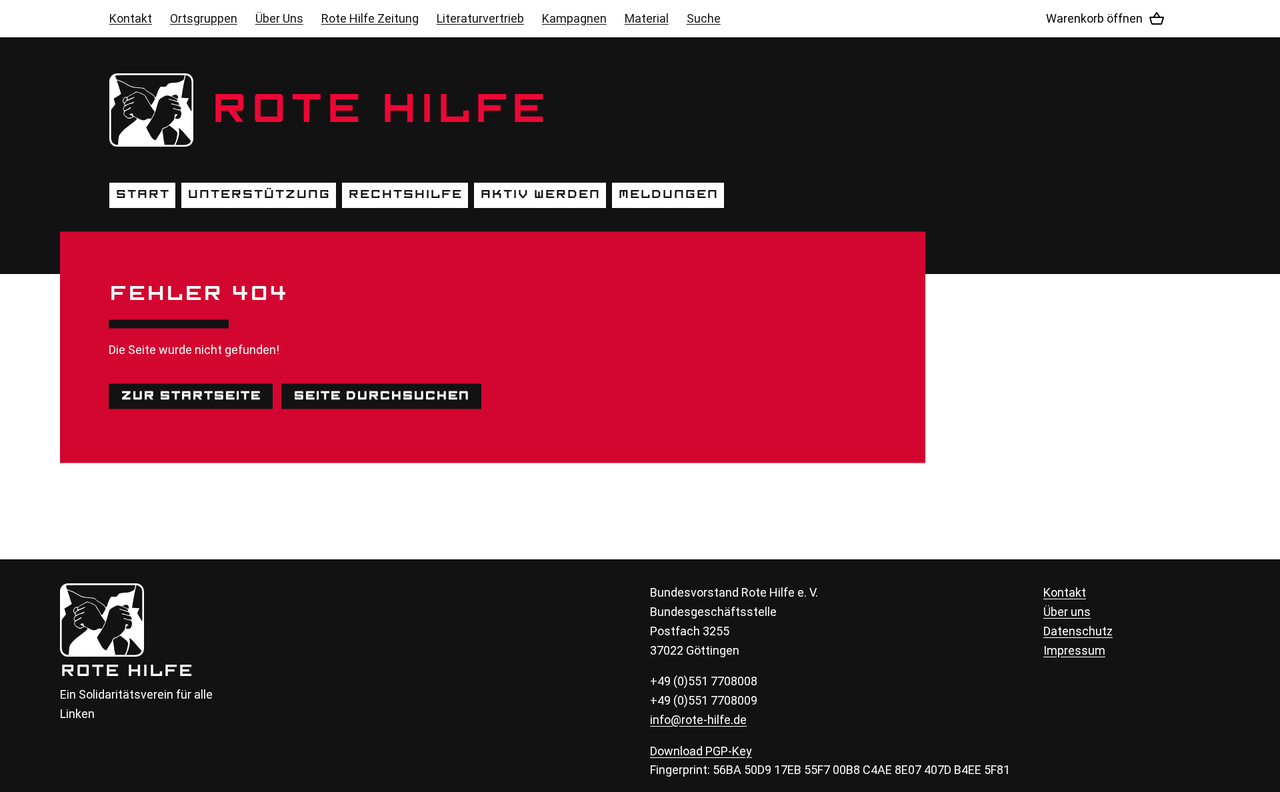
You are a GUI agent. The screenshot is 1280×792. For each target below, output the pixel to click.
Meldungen (668, 195)
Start (142, 195)
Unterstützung (258, 195)
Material (647, 18)
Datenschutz (1078, 631)
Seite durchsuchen (381, 396)
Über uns (1067, 612)
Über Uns (279, 18)
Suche (704, 18)
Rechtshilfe (405, 195)
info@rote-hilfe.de (698, 720)
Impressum (1074, 650)
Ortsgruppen (203, 18)
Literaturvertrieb (480, 18)
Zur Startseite (191, 396)
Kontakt (130, 18)
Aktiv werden (540, 195)
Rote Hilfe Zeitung (370, 18)
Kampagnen (574, 18)
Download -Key (701, 751)
